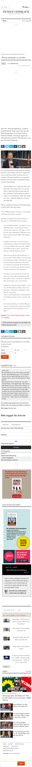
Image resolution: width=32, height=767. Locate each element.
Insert (21, 763)
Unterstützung (19, 744)
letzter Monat (21, 615)
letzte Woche (11, 615)
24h (4, 615)
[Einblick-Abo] (16, 529)
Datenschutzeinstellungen (10, 748)
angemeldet (12, 403)
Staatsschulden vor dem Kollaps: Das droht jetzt (19, 705)
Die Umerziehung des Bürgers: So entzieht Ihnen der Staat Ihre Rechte (21, 733)
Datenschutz (14, 746)
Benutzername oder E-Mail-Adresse (12, 428)
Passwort (4, 435)
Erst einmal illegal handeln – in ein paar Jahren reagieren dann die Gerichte (21, 715)
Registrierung (16, 424)
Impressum (6, 746)
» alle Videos (28, 671)
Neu (19, 610)
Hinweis (4, 398)
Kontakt (10, 744)
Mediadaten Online (8, 750)
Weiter (5, 357)
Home (4, 744)
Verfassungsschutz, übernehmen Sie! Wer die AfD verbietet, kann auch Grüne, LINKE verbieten (16, 698)
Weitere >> (6, 666)
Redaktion (14, 63)
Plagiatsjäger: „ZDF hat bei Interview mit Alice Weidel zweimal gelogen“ (21, 621)
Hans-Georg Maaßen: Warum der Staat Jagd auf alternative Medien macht (20, 724)
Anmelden (5, 424)
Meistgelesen (9, 610)
